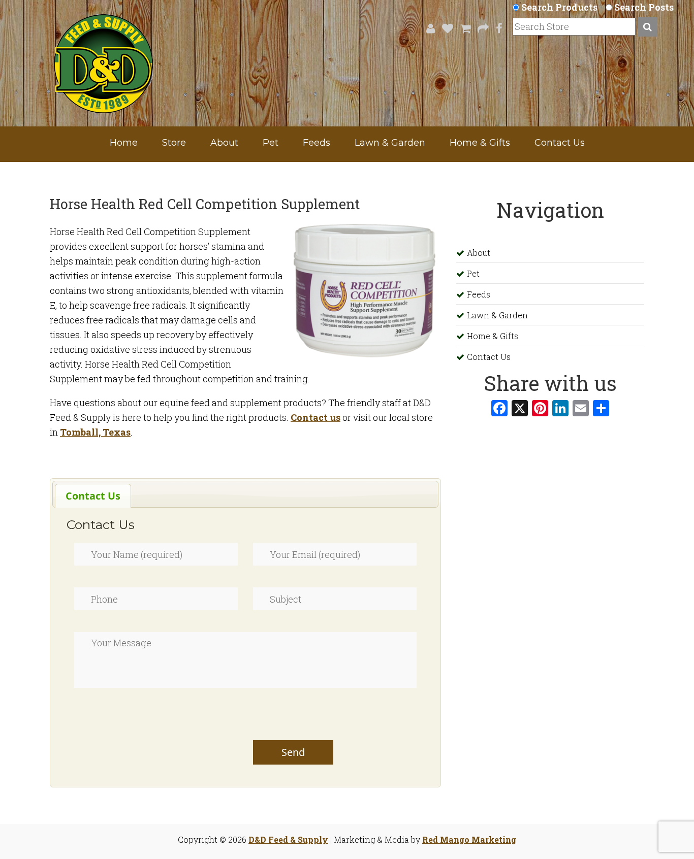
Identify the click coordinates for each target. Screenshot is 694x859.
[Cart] (462, 28)
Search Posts (644, 7)
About (224, 142)
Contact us (315, 417)
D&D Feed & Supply (288, 839)
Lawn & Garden (390, 142)
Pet (270, 142)
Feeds (316, 142)
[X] (520, 409)
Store (174, 142)
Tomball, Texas (95, 432)
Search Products (559, 7)
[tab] (93, 496)
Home (124, 142)
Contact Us (559, 142)
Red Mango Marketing (469, 839)
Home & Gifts (480, 142)
